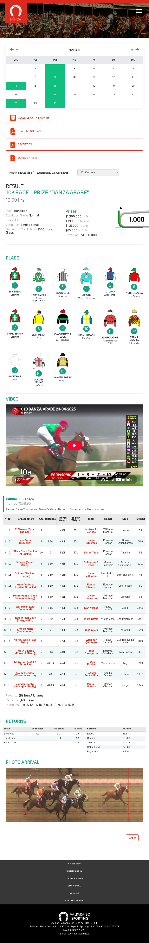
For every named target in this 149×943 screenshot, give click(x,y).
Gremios (74, 893)
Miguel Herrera (91, 685)
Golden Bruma (38, 381)
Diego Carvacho (91, 597)
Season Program (29, 131)
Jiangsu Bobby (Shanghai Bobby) (25, 685)
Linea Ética (74, 886)
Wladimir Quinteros (91, 641)
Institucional (74, 871)
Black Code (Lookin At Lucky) (25, 552)
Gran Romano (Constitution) (25, 630)
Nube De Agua (134, 293)
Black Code (62, 293)
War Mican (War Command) (25, 608)
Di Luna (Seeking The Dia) (25, 575)
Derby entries (28, 157)
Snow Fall (15, 376)
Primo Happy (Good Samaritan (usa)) (25, 597)
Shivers (86, 295)
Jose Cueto (91, 629)
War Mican (38, 335)
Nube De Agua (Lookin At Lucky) (25, 586)
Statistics (25, 144)
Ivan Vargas (91, 607)
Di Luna (110, 291)
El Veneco (15, 291)
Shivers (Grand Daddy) (25, 563)
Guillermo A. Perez (91, 563)
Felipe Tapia (91, 552)
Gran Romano (86, 335)
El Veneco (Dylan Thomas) (25, 530)
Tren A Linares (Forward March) (25, 652)
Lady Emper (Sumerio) (25, 541)
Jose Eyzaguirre (91, 652)
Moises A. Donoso (91, 530)
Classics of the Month (33, 117)
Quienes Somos (74, 878)
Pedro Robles (91, 663)
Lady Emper (38, 295)
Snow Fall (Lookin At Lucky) (25, 663)
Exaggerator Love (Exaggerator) (25, 619)
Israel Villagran (91, 575)
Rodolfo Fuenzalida (91, 674)
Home (18, 33)
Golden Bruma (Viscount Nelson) (25, 674)
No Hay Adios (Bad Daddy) (25, 641)
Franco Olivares (91, 586)
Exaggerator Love (62, 335)
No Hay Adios (110, 337)
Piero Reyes (91, 618)
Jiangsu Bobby (62, 377)
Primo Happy (15, 333)
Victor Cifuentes (91, 541)
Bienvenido (74, 864)
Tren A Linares (134, 338)
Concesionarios (74, 901)
